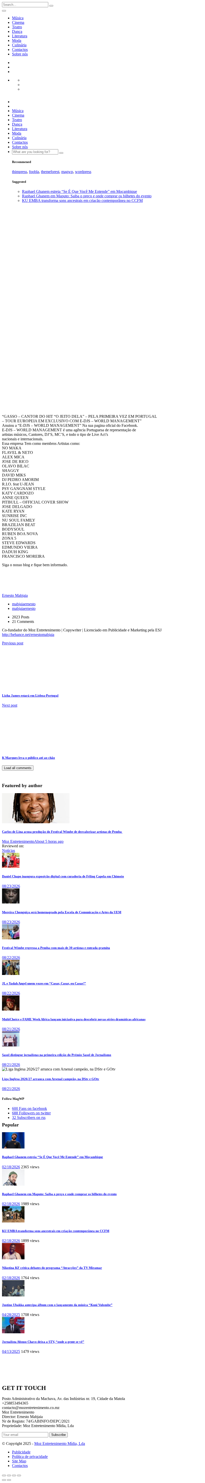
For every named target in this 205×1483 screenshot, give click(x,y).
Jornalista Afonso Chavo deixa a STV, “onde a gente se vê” (43, 1342)
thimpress (19, 172)
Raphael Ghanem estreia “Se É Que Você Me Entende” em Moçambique (79, 191)
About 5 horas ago (49, 841)
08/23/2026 (11, 886)
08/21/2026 (11, 1029)
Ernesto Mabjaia (8, 379)
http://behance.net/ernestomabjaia (28, 634)
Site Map (19, 1461)
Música (18, 18)
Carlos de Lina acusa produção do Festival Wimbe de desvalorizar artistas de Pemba (62, 832)
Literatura (19, 36)
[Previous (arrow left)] (4, 1480)
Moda (16, 40)
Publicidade (21, 1452)
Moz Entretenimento (18, 841)
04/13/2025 (11, 1351)
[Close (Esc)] (4, 1475)
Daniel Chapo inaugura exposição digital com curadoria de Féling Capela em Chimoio (63, 876)
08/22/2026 (11, 957)
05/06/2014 (24, 382)
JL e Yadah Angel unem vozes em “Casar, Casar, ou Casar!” (44, 983)
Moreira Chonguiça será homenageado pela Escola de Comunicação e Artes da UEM (61, 912)
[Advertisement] (102, 242)
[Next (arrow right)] (9, 1480)
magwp (67, 172)
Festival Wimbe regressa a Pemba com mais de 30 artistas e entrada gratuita (56, 948)
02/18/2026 (11, 1167)
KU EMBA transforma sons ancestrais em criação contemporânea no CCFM (82, 200)
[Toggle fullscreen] (14, 1475)
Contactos (20, 49)
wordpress (83, 172)
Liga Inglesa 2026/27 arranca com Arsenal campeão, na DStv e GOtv (50, 1079)
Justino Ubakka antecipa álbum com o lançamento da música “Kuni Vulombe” (57, 1305)
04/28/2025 (11, 1314)
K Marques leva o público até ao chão (28, 758)
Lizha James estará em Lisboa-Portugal (30, 695)
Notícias (8, 850)
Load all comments (18, 768)
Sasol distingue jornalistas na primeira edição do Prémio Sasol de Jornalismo (56, 1055)
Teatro (17, 27)
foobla (34, 172)
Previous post (12, 643)
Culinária (19, 45)
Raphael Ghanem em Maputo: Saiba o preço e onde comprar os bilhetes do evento (87, 196)
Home (17, 283)
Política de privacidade (30, 1456)
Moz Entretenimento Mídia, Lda (59, 1443)
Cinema (18, 22)
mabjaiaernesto (24, 604)
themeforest (50, 172)
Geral (16, 288)
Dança (17, 31)
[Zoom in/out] (19, 1475)
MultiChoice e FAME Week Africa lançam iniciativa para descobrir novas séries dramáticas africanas (74, 1019)
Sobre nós (20, 54)
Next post (9, 705)
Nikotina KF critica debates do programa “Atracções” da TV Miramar (52, 1268)
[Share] (9, 1475)
